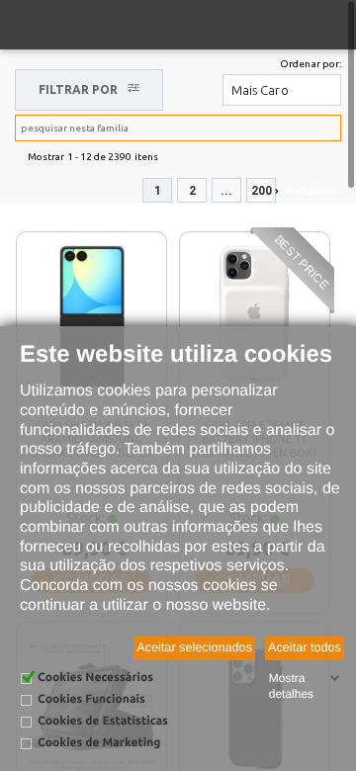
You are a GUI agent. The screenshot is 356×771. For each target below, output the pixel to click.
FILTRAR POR (79, 89)
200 (261, 191)
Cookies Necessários (95, 677)
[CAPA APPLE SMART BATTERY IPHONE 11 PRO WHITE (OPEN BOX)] (254, 316)
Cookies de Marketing (99, 742)
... (226, 191)
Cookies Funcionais (91, 699)
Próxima (311, 190)
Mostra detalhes (291, 686)
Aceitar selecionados (194, 647)
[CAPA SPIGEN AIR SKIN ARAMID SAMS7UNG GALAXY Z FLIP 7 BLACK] (92, 316)
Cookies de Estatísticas (103, 721)
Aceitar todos (304, 647)
